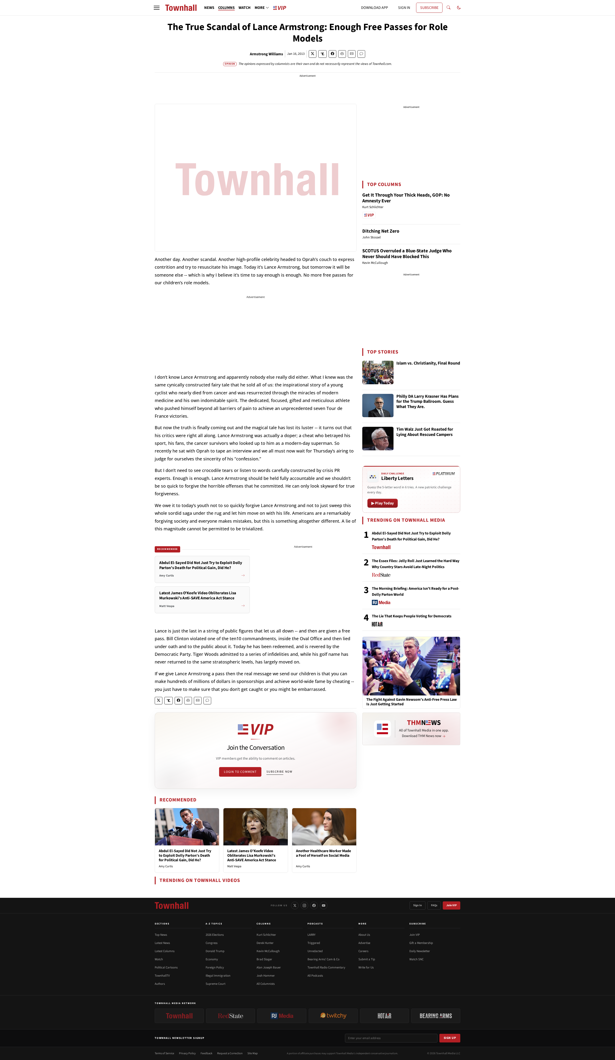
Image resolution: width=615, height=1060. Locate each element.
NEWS (209, 7)
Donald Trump (215, 951)
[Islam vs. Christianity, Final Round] (378, 372)
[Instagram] (304, 905)
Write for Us (366, 967)
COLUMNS (226, 7)
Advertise (364, 943)
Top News (161, 935)
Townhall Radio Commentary (326, 967)
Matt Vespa (234, 866)
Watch (159, 959)
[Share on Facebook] (332, 54)
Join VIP (451, 905)
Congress (211, 943)
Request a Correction (230, 1053)
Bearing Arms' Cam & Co (323, 959)
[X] (295, 905)
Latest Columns (164, 951)
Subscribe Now (279, 771)
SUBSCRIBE (429, 7)
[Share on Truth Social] (322, 54)
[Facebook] (314, 905)
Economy (212, 959)
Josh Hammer (266, 975)
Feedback (206, 1053)
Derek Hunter (265, 943)
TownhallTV (162, 975)
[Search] (448, 8)
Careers (363, 951)
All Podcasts (315, 975)
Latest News (162, 943)
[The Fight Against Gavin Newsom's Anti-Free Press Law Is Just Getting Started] (411, 666)
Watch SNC (416, 959)
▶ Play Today (382, 503)
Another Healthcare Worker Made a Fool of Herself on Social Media (323, 853)
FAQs (434, 905)
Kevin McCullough (268, 951)
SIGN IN (404, 7)
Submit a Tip (366, 959)
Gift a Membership (421, 943)
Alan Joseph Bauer (269, 967)
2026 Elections (215, 935)
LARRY (311, 935)
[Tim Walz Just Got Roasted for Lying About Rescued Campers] (378, 438)
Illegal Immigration (218, 975)
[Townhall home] (171, 905)
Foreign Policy (215, 967)
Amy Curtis (166, 866)
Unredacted (315, 951)
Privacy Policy (187, 1053)
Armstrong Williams (266, 54)
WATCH (245, 7)
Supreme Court (215, 984)
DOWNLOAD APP (374, 7)
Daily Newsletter (419, 951)
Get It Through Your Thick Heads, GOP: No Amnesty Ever (406, 198)
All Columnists (266, 984)
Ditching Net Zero (380, 231)
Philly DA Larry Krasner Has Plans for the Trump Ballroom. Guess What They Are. (427, 402)
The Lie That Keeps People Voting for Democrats (411, 616)
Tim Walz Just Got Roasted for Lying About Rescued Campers (424, 432)
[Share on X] (312, 54)
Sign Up (450, 1038)
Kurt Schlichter (266, 935)
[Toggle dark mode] (459, 8)
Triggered (314, 943)
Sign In (417, 905)
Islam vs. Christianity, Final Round (428, 363)
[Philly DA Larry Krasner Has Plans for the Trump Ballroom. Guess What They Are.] (378, 405)
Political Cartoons (166, 967)
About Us (364, 935)
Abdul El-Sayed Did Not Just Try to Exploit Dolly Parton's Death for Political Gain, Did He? (185, 855)
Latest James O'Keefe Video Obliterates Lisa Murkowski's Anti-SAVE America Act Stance (251, 855)
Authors (160, 984)
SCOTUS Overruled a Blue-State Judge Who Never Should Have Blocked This (407, 254)
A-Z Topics (214, 923)
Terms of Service (164, 1053)
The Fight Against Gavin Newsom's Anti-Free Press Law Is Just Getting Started (411, 702)
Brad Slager (264, 959)
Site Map (252, 1053)
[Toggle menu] (156, 7)
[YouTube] (323, 905)
